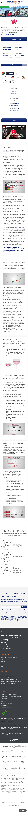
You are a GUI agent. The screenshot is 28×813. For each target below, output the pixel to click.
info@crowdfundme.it (13, 620)
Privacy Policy (22, 609)
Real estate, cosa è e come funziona (9, 679)
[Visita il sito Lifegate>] (22, 756)
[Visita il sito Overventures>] (22, 751)
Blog (2, 664)
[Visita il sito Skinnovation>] (22, 746)
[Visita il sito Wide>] (14, 751)
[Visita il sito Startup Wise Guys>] (14, 746)
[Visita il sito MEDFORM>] (6, 756)
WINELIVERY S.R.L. (10, 35)
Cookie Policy (4, 705)
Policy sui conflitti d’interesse (8, 700)
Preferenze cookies (5, 707)
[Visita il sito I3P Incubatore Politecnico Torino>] (22, 761)
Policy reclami (4, 698)
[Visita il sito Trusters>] (6, 746)
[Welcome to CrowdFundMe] (15, 2)
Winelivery (5, 150)
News (2, 666)
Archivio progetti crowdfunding (9, 657)
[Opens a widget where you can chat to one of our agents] (23, 810)
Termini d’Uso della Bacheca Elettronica (11, 696)
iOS (12, 195)
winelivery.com (17, 227)
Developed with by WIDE (14, 805)
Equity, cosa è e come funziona (8, 676)
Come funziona (4, 663)
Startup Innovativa (14, 105)
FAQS (2, 674)
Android (16, 195)
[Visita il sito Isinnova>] (14, 756)
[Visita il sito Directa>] (22, 768)
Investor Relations (5, 686)
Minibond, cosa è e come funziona (9, 677)
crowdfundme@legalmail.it (7, 646)
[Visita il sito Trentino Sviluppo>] (14, 762)
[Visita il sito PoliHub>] (6, 768)
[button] (17, 103)
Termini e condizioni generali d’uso (9, 694)
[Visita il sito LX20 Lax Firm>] (6, 751)
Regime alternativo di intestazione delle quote (12, 681)
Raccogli (3, 661)
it (1, 631)
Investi (2, 659)
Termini (2, 617)
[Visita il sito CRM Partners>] (14, 768)
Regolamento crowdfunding (8, 683)
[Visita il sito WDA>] (6, 761)
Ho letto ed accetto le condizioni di (14, 609)
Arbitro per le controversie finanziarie (10, 685)
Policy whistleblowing (6, 703)
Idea (14, 120)
